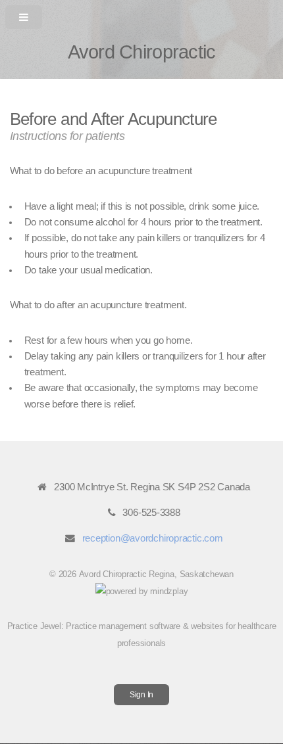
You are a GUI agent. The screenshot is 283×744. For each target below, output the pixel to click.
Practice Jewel (34, 626)
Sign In (141, 694)
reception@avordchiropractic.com (152, 538)
